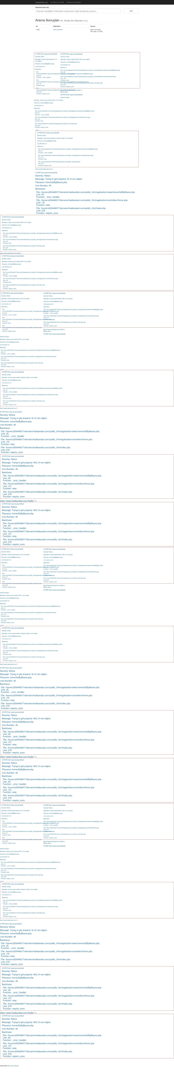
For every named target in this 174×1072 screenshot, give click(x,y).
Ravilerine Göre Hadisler (74, 2)
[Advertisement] (122, 37)
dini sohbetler (15, 1066)
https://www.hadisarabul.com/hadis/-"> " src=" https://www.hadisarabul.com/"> (51, 350)
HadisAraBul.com (41, 2)
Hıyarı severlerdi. (58, 29)
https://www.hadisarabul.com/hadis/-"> (50, 478)
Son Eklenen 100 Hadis (57, 2)
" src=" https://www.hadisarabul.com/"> (66, 149)
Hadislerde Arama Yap (42, 7)
